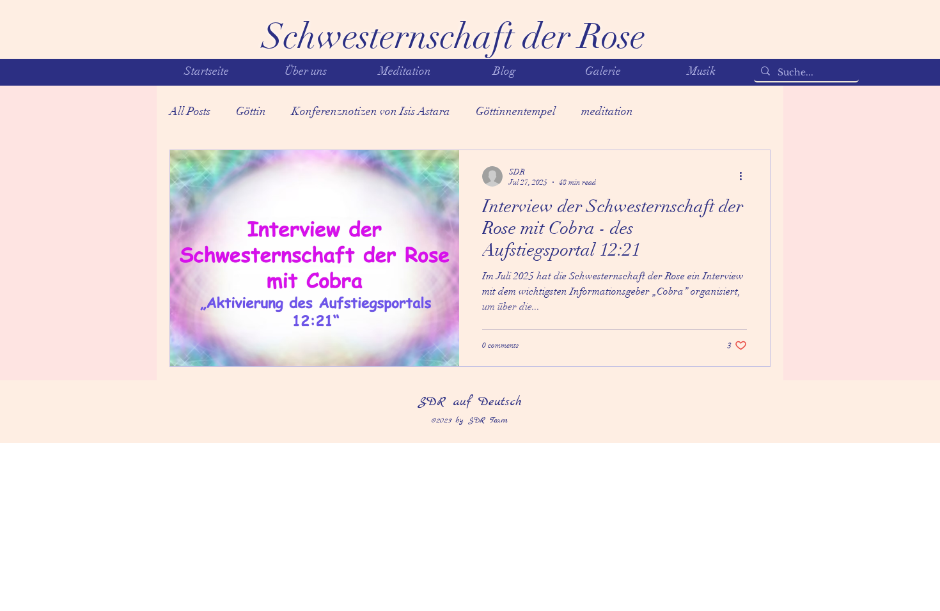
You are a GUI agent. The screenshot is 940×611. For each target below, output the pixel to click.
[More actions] (745, 176)
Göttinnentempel (516, 111)
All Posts (189, 111)
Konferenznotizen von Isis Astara (371, 111)
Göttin (251, 111)
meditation (607, 111)
